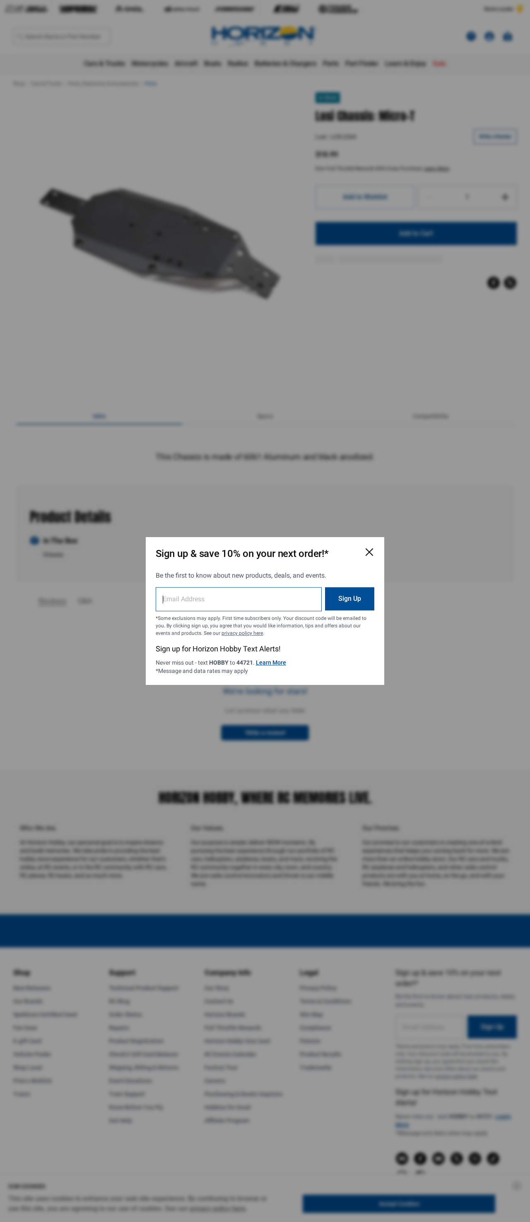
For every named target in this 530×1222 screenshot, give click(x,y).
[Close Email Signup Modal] (369, 552)
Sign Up (349, 599)
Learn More (271, 662)
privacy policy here (242, 633)
